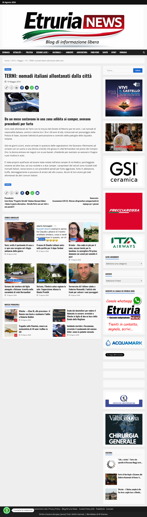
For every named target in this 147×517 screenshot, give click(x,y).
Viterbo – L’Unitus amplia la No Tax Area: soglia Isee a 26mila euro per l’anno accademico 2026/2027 (129, 491)
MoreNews (91, 514)
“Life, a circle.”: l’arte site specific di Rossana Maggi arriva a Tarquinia (130, 461)
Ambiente (69, 52)
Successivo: (75, 201)
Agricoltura (82, 52)
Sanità (105, 52)
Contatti (109, 509)
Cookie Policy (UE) (86, 509)
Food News (95, 52)
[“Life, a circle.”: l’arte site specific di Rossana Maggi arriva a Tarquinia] (111, 464)
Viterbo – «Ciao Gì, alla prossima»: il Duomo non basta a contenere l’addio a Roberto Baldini (11, 315)
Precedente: (27, 202)
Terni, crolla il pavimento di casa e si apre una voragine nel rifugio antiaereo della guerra (19, 248)
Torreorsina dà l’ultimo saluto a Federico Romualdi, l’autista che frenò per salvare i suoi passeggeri (83, 289)
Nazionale (57, 52)
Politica (29, 52)
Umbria (8, 69)
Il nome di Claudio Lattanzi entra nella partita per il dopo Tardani (50, 246)
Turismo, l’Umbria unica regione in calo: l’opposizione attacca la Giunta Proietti (51, 289)
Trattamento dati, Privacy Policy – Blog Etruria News (55, 509)
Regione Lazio (41, 52)
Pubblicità (100, 509)
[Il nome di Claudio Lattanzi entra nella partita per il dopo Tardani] (51, 232)
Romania (123, 52)
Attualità (17, 52)
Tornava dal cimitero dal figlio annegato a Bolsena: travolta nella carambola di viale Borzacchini (19, 289)
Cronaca (6, 52)
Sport (113, 52)
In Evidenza (18, 280)
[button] (144, 52)
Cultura (108, 452)
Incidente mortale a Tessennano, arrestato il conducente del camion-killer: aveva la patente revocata (59, 330)
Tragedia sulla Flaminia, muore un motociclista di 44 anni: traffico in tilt (11, 330)
